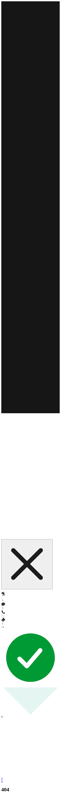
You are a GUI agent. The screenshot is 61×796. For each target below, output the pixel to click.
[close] (27, 564)
